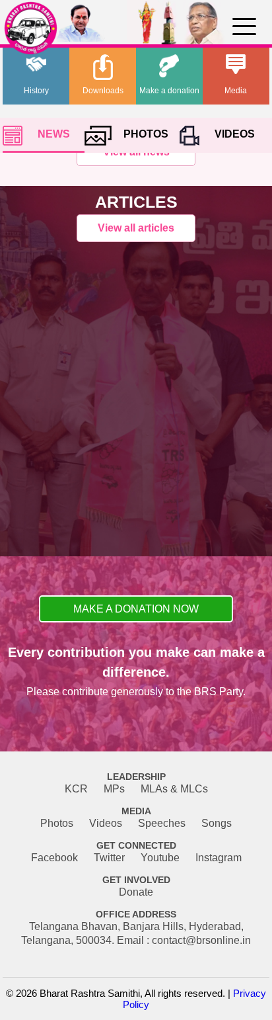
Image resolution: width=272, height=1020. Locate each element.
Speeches (162, 823)
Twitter (109, 857)
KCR (76, 788)
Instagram (218, 857)
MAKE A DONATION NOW (136, 609)
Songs (216, 823)
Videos (105, 823)
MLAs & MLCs (174, 788)
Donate (136, 892)
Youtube (160, 857)
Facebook (54, 857)
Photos (56, 823)
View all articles (136, 228)
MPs (114, 788)
